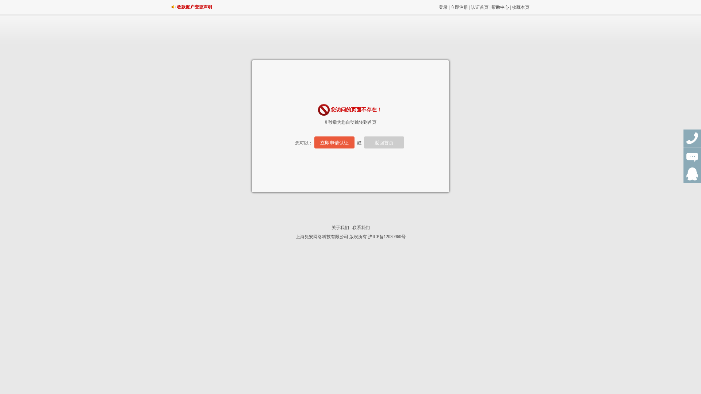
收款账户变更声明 (194, 6)
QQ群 (692, 174)
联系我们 (361, 227)
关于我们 (340, 227)
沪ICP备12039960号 (387, 236)
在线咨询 (692, 156)
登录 (443, 7)
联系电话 (692, 138)
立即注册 (459, 7)
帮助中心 (500, 7)
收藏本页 (520, 7)
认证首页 (480, 7)
